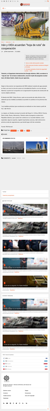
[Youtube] (4, 1)
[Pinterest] (6, 1)
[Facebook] (8, 1)
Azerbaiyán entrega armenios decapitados (16, 232)
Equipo (26, 390)
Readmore (20, 218)
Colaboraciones (7, 395)
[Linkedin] (1, 1)
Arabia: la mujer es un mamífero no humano (16, 267)
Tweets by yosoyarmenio (8, 195)
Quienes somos (7, 390)
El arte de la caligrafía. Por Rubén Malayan (16, 285)
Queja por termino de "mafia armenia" (14, 250)
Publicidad (5, 398)
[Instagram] (12, 1)
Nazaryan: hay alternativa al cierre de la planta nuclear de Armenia (36, 149)
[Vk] (17, 1)
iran (13, 42)
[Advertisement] (11, 62)
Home (2, 42)
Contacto (5, 393)
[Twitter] (10, 1)
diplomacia (8, 42)
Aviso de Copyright (29, 395)
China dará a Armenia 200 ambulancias (15, 214)
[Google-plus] (15, 1)
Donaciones (28, 393)
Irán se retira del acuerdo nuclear (35, 63)
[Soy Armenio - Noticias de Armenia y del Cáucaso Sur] (25, 5)
